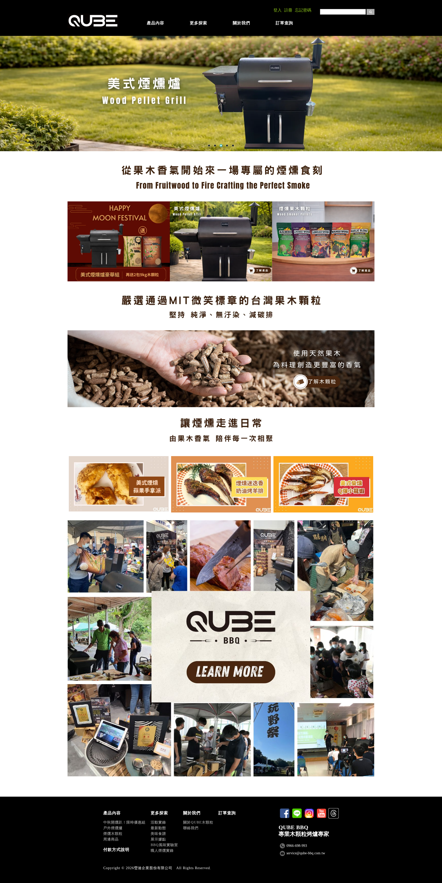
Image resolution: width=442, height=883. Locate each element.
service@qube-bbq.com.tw (305, 853)
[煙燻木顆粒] (323, 241)
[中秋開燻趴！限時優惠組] (119, 241)
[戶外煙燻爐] (221, 241)
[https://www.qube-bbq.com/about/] (221, 368)
